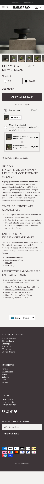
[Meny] (2, 7)
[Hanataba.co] (22, 7)
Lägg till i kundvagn (22, 97)
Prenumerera (11, 434)
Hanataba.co (24, 463)
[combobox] (16, 117)
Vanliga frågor (7, 371)
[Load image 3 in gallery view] (22, 32)
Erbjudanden (7, 346)
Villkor (4, 374)
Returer (5, 382)
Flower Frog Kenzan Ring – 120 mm (19, 290)
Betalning (5, 377)
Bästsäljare (6, 349)
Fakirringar (6, 344)
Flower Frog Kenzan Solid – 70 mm (18, 295)
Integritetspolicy (8, 402)
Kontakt (5, 369)
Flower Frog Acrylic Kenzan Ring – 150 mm (22, 287)
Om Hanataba (7, 399)
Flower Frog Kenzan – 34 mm (16, 298)
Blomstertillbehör (8, 352)
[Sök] (8, 7)
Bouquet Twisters (9, 338)
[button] (22, 110)
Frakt (4, 380)
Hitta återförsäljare (9, 405)
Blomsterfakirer (8, 341)
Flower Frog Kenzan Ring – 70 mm (18, 292)
